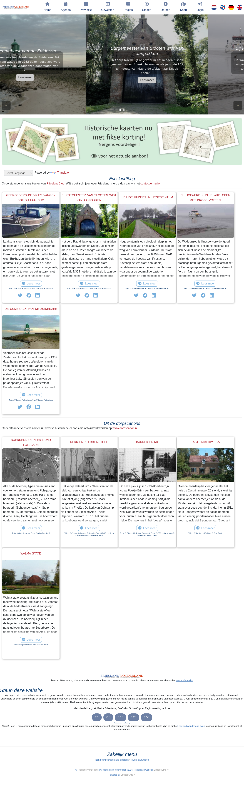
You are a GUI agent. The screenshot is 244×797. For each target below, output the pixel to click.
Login (200, 9)
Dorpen (165, 9)
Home (47, 9)
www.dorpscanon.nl (125, 428)
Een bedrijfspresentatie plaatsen (112, 759)
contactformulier (150, 183)
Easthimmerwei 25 (205, 442)
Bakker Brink (147, 442)
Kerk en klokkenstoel (89, 442)
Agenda (66, 9)
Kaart (183, 9)
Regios (128, 9)
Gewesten (107, 9)
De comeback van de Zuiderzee (31, 308)
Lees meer (61, 77)
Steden (146, 9)
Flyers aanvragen (140, 759)
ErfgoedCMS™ (161, 770)
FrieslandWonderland (88, 770)
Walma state (31, 553)
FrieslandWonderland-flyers (191, 726)
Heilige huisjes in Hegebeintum (147, 197)
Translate (63, 172)
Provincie (86, 9)
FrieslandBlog (55, 183)
